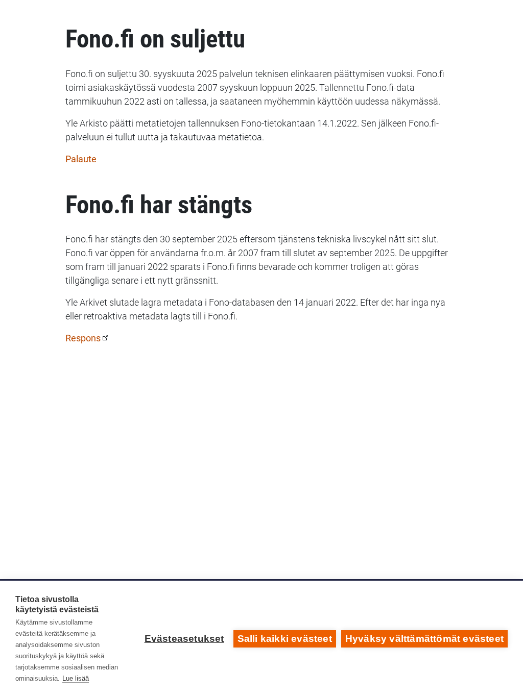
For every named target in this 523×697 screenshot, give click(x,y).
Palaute (81, 159)
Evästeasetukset (184, 638)
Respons (83, 338)
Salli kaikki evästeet (284, 638)
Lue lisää (75, 678)
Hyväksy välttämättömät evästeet (424, 638)
